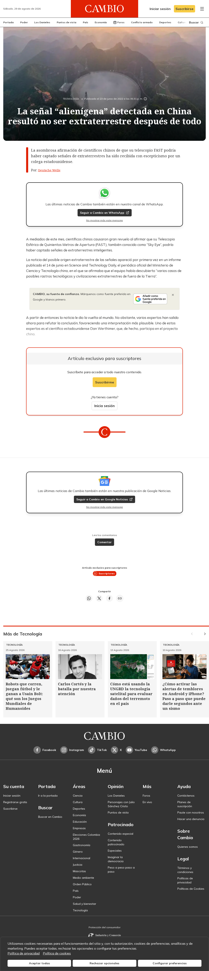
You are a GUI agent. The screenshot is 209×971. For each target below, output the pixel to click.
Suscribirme (104, 382)
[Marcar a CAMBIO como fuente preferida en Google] (150, 299)
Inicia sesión (104, 406)
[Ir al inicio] (104, 9)
